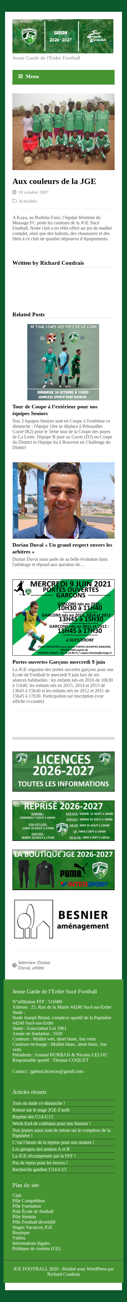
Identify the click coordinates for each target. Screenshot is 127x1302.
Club (17, 1195)
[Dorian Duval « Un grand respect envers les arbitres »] (63, 500)
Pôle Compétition (28, 1200)
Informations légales (31, 1243)
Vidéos (18, 1237)
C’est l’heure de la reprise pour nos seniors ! (53, 1142)
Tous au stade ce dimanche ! (38, 1103)
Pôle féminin (24, 1216)
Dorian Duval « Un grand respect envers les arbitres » (62, 548)
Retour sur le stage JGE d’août (40, 1109)
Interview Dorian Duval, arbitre (34, 965)
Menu (32, 76)
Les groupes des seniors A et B (41, 1149)
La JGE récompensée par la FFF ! (44, 1155)
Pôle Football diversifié (34, 1221)
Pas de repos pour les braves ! (40, 1162)
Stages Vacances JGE (32, 1227)
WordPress (97, 1268)
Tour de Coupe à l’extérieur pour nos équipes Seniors (54, 410)
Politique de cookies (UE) (36, 1248)
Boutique (21, 1232)
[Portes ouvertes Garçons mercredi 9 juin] (63, 617)
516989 (55, 1001)
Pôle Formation (26, 1206)
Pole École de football (32, 1211)
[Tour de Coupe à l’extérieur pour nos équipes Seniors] (63, 362)
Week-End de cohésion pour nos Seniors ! (51, 1123)
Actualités (28, 200)
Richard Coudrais (63, 1274)
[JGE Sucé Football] (62, 36)
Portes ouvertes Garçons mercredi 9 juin (58, 662)
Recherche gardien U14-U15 (39, 1169)
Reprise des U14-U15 (32, 1116)
